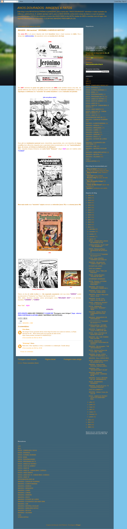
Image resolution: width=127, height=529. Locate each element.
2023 (89, 202)
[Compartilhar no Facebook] (24, 318)
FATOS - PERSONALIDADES (94, 94)
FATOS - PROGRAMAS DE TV (95, 96)
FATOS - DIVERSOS (92, 87)
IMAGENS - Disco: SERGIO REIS (99, 358)
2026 (89, 195)
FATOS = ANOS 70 (91, 115)
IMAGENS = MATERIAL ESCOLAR (96, 148)
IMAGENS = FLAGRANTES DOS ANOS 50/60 (31, 501)
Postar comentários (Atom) (30, 363)
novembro (92, 231)
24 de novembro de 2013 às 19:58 (32, 348)
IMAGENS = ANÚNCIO (92, 125)
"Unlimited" (90, 176)
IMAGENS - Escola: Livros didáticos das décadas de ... (98, 299)
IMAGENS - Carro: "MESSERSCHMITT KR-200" (98, 369)
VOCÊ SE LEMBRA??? (96, 389)
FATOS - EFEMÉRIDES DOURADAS (96, 382)
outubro (91, 234)
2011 (89, 422)
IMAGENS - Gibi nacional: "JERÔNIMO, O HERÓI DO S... (99, 287)
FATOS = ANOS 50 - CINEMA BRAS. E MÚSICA (32, 470)
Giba (23, 329)
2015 (89, 222)
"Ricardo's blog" (92, 177)
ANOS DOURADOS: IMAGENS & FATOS (44, 7)
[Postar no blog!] (21, 318)
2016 (89, 220)
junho (91, 404)
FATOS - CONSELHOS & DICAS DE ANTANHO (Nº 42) (98, 241)
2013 (89, 227)
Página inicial (50, 359)
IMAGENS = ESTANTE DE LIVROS (96, 139)
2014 (89, 224)
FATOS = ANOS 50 (91, 103)
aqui (92, 57)
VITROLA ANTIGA (91, 161)
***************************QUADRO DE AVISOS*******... (98, 255)
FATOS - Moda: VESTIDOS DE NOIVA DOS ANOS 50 (98, 333)
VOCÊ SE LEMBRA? (95, 268)
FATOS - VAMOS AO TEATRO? (95, 99)
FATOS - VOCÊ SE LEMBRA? (94, 101)
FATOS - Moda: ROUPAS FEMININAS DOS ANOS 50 (97, 259)
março (91, 412)
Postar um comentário (26, 351)
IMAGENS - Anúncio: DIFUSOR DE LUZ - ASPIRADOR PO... (98, 378)
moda (87, 159)
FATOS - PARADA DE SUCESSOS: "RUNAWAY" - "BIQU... (98, 308)
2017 (89, 217)
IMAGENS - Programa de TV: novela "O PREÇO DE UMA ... (98, 330)
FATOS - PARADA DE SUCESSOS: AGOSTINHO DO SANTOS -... (98, 342)
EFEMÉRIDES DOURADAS (97, 279)
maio (91, 407)
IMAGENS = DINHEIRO (93, 134)
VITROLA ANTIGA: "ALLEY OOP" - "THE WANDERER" (99, 245)
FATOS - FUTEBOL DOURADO (95, 90)
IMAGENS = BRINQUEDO (93, 128)
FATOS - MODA (90, 92)
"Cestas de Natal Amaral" (94, 184)
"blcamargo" (26, 343)
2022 (89, 205)
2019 (89, 212)
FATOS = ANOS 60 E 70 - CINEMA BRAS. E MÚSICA (96, 112)
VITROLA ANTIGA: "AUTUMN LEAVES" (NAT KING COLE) (98, 326)
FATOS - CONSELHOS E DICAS (95, 85)
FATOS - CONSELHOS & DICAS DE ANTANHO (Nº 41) (98, 361)
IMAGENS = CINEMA (92, 132)
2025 (89, 198)
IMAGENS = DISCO (92, 136)
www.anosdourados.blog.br (94, 64)
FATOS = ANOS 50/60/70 (93, 109)
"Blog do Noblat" (91, 169)
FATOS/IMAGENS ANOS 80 (94, 117)
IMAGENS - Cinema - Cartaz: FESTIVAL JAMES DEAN (97, 291)
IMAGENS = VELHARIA (93, 156)
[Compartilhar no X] (23, 318)
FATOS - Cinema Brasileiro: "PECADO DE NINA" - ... (97, 275)
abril (90, 409)
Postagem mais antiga (72, 359)
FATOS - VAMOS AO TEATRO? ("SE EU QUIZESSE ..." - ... (98, 303)
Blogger (78, 525)
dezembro (92, 229)
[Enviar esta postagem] (20, 321)
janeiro (91, 417)
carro (87, 81)
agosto (91, 239)
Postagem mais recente (27, 359)
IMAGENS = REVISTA (92, 154)
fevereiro (92, 414)
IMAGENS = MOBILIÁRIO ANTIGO (96, 152)
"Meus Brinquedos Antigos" (95, 181)
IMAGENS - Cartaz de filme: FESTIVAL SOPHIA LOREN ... (98, 365)
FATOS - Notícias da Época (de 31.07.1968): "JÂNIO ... (98, 351)
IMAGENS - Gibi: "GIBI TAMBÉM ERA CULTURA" (98, 337)
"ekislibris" (89, 188)
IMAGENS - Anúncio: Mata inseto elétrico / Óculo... (98, 295)
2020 (89, 210)
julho (90, 402)
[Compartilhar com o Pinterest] (26, 318)
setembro (92, 236)
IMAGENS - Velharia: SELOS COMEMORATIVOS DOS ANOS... (97, 313)
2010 (89, 424)
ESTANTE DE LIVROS (95, 266)
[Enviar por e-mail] (19, 318)
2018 (89, 215)
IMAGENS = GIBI (28, 323)
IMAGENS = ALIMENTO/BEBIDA (95, 123)
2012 (89, 420)
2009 (89, 427)
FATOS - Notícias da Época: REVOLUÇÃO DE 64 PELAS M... (98, 250)
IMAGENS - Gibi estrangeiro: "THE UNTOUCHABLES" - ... (99, 347)
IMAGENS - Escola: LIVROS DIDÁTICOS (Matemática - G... (98, 355)
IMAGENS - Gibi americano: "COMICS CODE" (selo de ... (98, 263)
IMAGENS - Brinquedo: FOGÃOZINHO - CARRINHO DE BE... (98, 374)
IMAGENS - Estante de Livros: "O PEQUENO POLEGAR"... (99, 386)
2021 (89, 207)
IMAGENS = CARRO (92, 130)
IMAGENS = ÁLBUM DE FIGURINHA (97, 119)
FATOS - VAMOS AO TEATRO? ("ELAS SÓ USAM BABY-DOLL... (98, 397)
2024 (89, 200)
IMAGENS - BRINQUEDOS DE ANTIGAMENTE (98, 318)
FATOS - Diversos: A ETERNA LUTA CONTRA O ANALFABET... (97, 283)
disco (87, 83)
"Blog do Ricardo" (92, 172)
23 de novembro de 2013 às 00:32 (32, 337)
